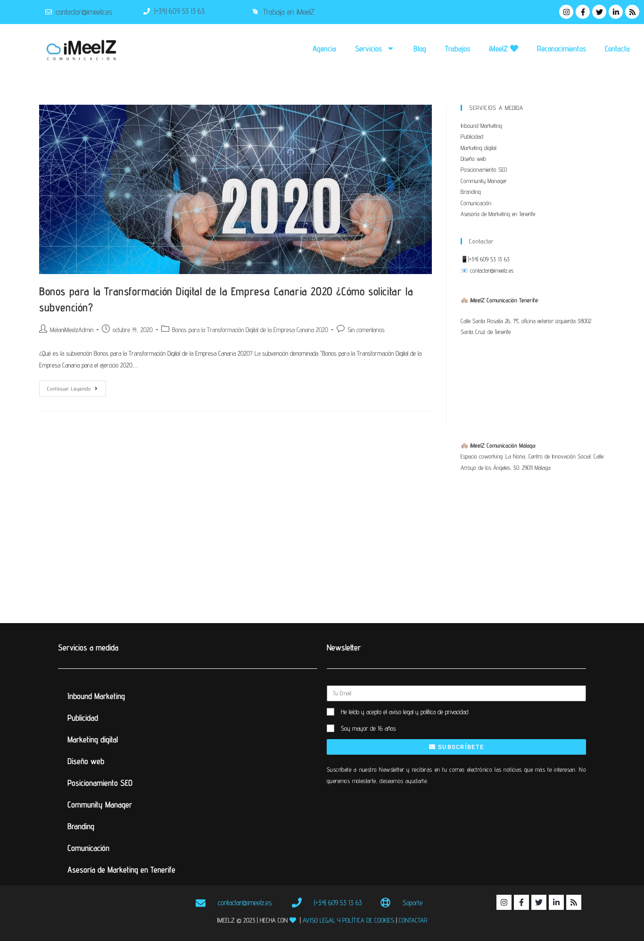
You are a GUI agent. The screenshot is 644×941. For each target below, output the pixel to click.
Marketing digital (478, 147)
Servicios (368, 48)
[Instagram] (566, 12)
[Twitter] (599, 12)
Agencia (324, 48)
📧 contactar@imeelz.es (487, 270)
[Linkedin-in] (616, 12)
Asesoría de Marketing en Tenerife (498, 213)
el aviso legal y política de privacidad (425, 712)
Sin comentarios (366, 329)
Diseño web (473, 158)
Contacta (617, 48)
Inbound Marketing (481, 125)
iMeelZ (499, 48)
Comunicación (476, 203)
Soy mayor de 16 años (368, 728)
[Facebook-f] (583, 12)
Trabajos (457, 48)
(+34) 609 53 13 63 (489, 259)
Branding (471, 191)
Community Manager (484, 180)
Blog (419, 48)
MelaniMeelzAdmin (71, 329)
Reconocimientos (561, 48)
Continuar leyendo (76, 386)
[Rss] (632, 12)
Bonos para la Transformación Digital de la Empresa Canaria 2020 (250, 329)
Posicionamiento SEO (484, 169)
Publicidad (472, 136)
